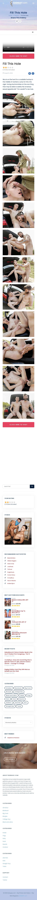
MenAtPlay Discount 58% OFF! (19, 633)
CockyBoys (10, 578)
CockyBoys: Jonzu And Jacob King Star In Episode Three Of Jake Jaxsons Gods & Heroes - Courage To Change (18, 661)
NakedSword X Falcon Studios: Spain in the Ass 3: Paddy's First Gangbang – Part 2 (18, 653)
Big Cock (28, 688)
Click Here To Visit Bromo (18, 57)
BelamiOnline (11, 558)
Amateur (9, 688)
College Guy (19, 692)
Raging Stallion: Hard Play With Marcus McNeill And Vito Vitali (17, 670)
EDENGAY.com (23, 896)
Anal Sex (18, 703)
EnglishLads (10, 572)
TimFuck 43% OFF (18, 622)
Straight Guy (10, 706)
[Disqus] (18, 454)
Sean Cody (10, 563)
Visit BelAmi (10, 759)
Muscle (21, 699)
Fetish (22, 695)
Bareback (18, 688)
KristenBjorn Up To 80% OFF (18, 612)
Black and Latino (11, 695)
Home (10, 15)
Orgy (29, 695)
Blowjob (8, 692)
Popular (16, 15)
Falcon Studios (11, 580)
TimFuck (9, 569)
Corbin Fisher (11, 575)
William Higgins (11, 561)
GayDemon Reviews (13, 738)
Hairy (7, 699)
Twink (19, 706)
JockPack (10, 566)
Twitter (5, 880)
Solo (25, 703)
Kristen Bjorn (11, 583)
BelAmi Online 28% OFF (20, 600)
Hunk (14, 699)
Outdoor (9, 703)
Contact (5, 877)
